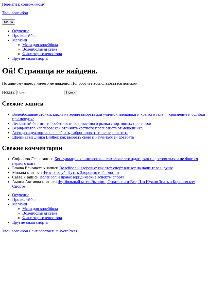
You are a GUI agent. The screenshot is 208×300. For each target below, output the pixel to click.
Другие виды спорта (30, 58)
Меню (8, 22)
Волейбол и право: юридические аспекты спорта (82, 177)
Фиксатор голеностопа (42, 54)
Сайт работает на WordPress (53, 231)
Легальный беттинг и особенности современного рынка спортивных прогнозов (81, 123)
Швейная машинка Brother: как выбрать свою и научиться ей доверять (73, 137)
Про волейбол (24, 35)
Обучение (20, 31)
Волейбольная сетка (39, 49)
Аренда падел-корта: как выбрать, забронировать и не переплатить (70, 132)
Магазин (19, 40)
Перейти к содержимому (23, 4)
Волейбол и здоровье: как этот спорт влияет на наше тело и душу (116, 168)
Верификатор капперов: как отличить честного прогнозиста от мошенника (77, 128)
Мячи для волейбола (40, 44)
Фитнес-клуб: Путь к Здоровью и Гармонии (81, 172)
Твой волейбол (15, 13)
